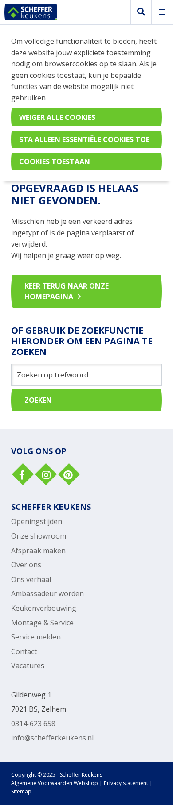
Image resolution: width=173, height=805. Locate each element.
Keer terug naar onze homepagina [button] (66, 291)
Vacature (26, 665)
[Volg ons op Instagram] (44, 475)
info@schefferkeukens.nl (52, 738)
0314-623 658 (33, 723)
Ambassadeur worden (47, 593)
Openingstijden (36, 521)
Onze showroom (38, 536)
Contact (24, 651)
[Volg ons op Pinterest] (68, 475)
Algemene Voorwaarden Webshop (54, 783)
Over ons (26, 565)
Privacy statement (126, 783)
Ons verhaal (31, 579)
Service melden (36, 637)
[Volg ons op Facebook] (21, 475)
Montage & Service (42, 623)
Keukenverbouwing (43, 608)
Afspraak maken (38, 550)
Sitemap (21, 791)
